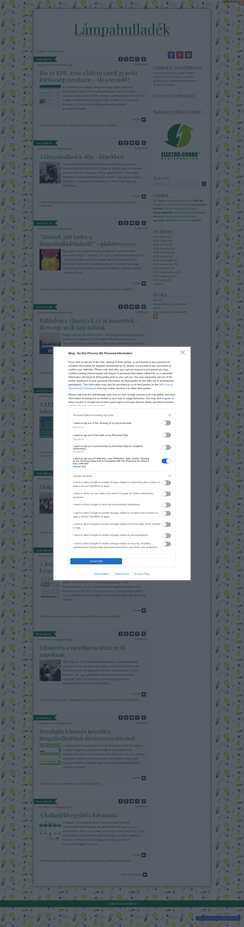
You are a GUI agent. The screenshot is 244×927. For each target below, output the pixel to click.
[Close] (183, 353)
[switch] (166, 422)
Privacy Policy (142, 573)
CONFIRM (96, 561)
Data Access (122, 573)
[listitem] (122, 415)
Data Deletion (101, 573)
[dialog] (122, 463)
